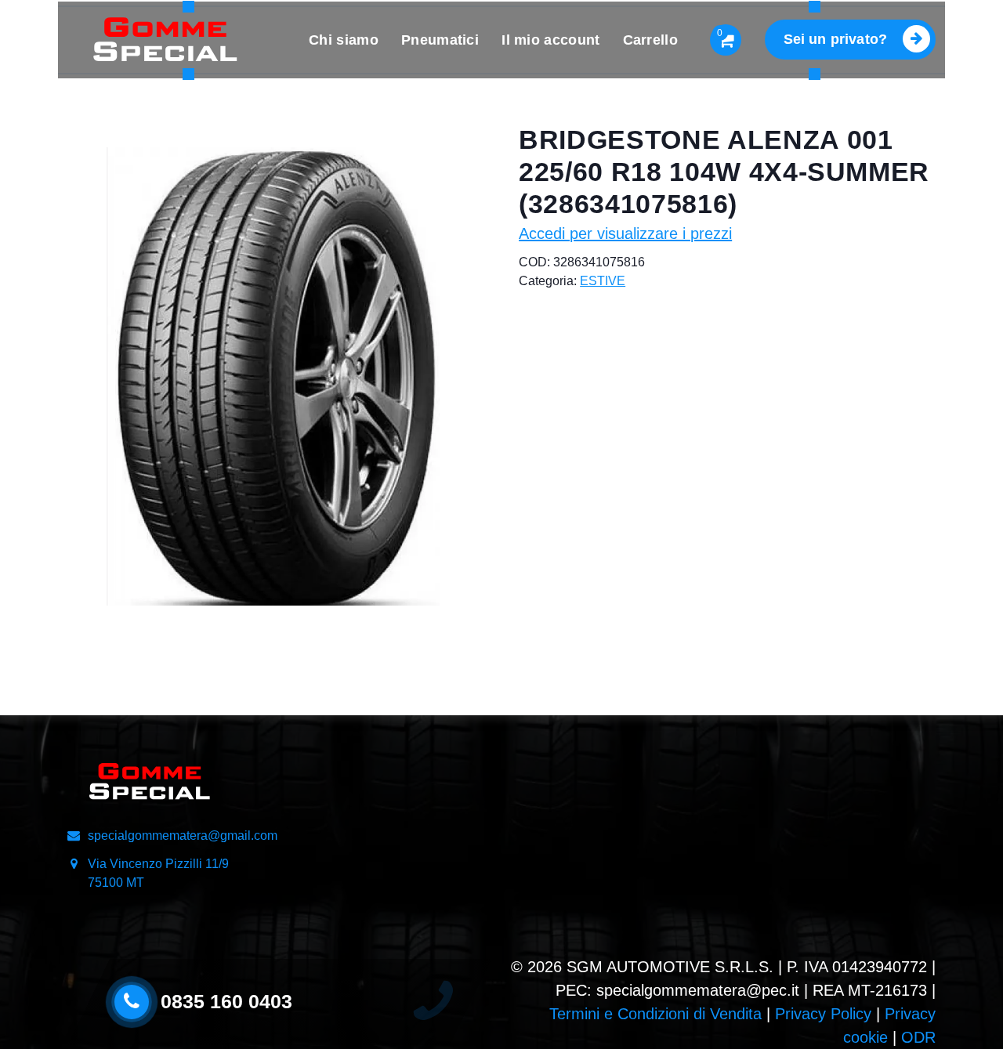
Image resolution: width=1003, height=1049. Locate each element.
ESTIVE (602, 281)
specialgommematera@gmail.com (182, 835)
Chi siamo (343, 40)
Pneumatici (440, 40)
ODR (918, 1037)
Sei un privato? (835, 39)
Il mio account (550, 40)
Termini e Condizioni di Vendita (655, 1013)
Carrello (650, 40)
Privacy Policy (823, 1013)
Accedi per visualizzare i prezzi (625, 233)
